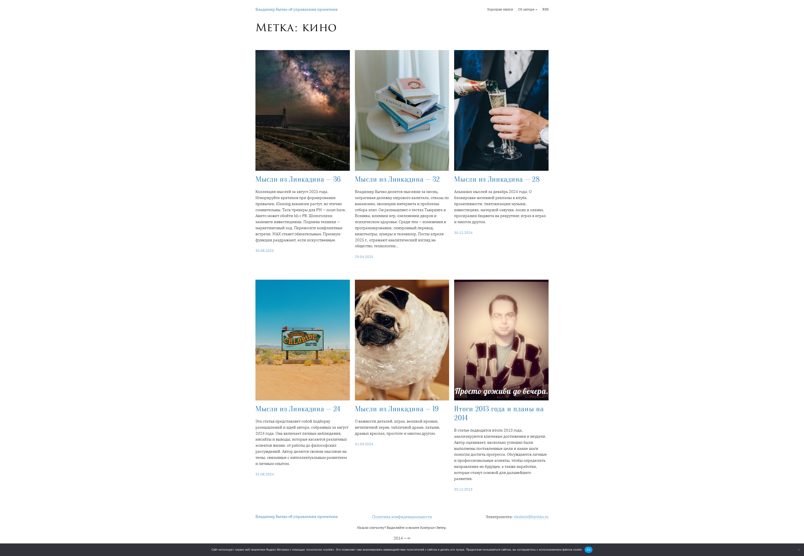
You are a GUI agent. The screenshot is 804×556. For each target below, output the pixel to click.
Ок (588, 549)
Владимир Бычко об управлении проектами (296, 9)
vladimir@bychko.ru (531, 516)
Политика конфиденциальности (402, 516)
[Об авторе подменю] (536, 9)
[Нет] (799, 550)
